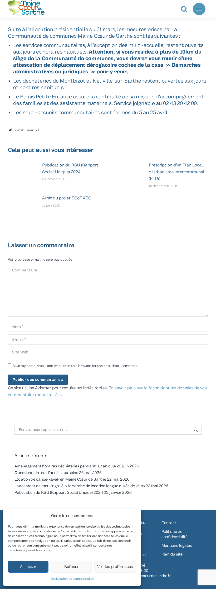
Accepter (28, 566)
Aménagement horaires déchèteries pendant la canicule (65, 466)
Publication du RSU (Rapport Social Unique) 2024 (70, 168)
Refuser (71, 566)
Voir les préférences (115, 566)
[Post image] (22, 173)
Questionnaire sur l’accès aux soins (46, 472)
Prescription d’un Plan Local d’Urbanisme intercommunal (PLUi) (176, 171)
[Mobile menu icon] (199, 9)
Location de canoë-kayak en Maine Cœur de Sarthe (60, 479)
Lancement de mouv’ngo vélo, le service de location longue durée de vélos (79, 486)
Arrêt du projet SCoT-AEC (66, 198)
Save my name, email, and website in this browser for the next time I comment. (75, 366)
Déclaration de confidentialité (72, 579)
